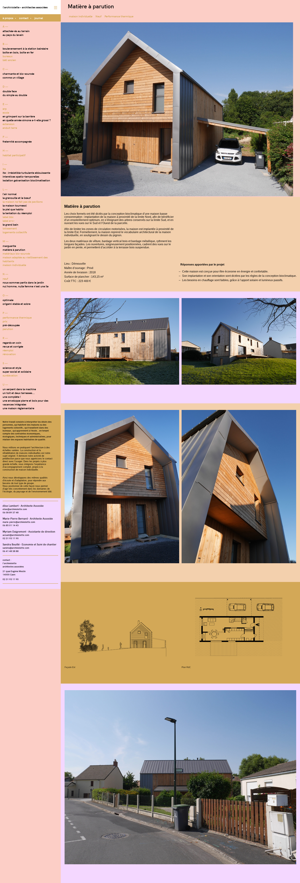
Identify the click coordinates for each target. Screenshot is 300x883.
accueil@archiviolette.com (16, 535)
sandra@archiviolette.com (16, 547)
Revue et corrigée (13, 346)
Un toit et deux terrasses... (19, 393)
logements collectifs (15, 232)
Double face (10, 91)
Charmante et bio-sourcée (18, 73)
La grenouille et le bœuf (17, 198)
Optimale (8, 300)
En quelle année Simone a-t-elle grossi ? (27, 120)
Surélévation (10, 375)
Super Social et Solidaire (17, 371)
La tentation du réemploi (17, 213)
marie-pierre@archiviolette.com (19, 522)
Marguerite (9, 246)
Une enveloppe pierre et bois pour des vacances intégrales (25, 402)
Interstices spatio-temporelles (21, 176)
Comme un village (13, 77)
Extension (8, 124)
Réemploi (8, 350)
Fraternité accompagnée (17, 141)
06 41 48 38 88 (11, 551)
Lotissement (10, 228)
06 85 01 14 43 (11, 525)
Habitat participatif (14, 155)
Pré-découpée (11, 325)
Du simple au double (15, 95)
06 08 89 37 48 (11, 512)
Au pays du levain (13, 35)
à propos (8, 18)
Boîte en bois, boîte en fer (18, 52)
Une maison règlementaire (18, 408)
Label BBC (8, 217)
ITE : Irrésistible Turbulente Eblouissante (26, 172)
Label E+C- (9, 220)
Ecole (6, 112)
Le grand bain (10, 224)
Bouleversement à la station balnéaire (25, 48)
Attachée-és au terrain (16, 31)
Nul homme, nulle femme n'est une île (25, 286)
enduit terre (10, 128)
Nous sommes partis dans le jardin (23, 282)
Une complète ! (12, 396)
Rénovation (9, 354)
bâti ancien (9, 60)
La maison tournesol (15, 205)
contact (23, 18)
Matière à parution (14, 249)
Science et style (12, 368)
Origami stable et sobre (16, 304)
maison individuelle (14, 265)
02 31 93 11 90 (11, 538)
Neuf (5, 278)
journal (38, 18)
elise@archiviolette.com (15, 509)
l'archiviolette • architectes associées (25, 7)
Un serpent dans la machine (19, 389)
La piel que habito (13, 209)
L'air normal (9, 194)
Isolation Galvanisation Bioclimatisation (26, 180)
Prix (5, 321)
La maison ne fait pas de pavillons (23, 201)
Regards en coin (12, 342)
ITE (4, 169)
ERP (5, 108)
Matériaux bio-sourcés (16, 253)
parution (8, 329)
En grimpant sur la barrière (19, 116)
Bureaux (7, 56)
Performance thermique (17, 317)
